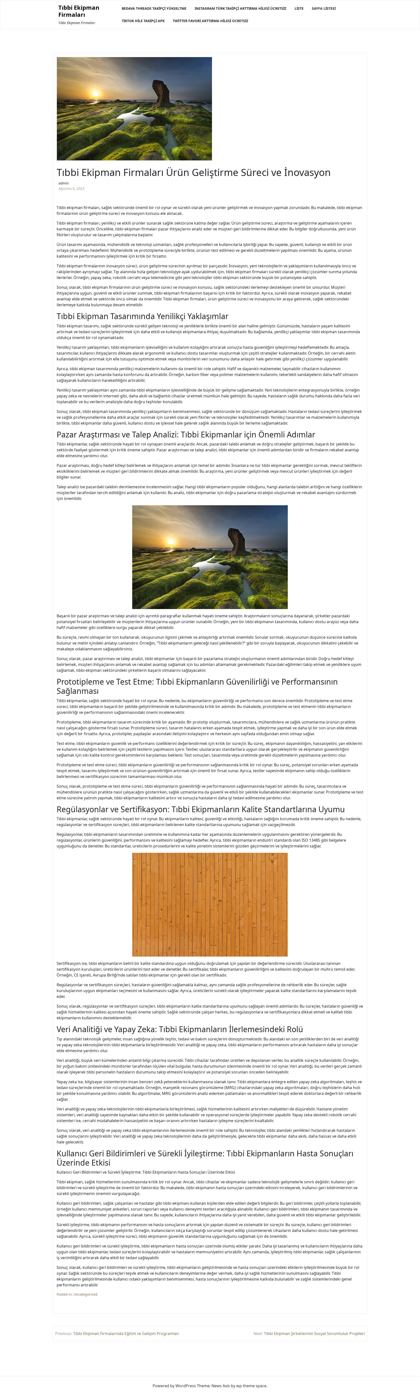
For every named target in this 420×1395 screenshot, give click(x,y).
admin (64, 183)
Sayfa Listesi (324, 8)
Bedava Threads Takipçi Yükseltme (154, 8)
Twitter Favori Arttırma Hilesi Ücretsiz (210, 20)
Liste (299, 8)
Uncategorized (85, 1294)
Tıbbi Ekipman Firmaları (78, 11)
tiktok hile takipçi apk (143, 20)
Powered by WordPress (174, 1385)
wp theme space (251, 1385)
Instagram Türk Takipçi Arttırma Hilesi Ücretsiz (240, 8)
